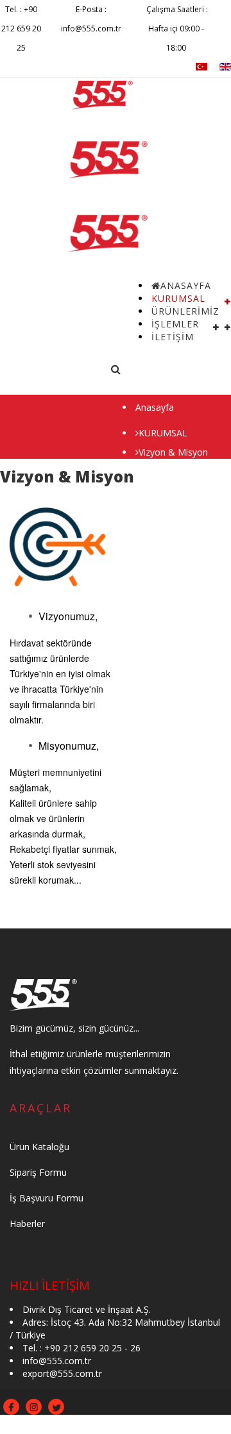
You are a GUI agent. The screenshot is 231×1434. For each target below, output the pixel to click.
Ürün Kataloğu (39, 1147)
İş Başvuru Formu (46, 1198)
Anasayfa (154, 407)
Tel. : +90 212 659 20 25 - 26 (81, 1348)
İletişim (172, 337)
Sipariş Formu (38, 1172)
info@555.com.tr (56, 1361)
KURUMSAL (163, 433)
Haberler (27, 1223)
